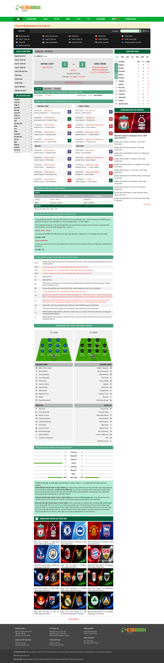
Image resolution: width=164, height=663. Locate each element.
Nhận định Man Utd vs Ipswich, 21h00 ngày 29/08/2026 (100, 542)
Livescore (31, 19)
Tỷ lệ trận (39, 88)
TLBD (39, 652)
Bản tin (146, 31)
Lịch (45, 19)
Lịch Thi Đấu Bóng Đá (49, 652)
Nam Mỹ (17, 108)
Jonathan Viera (103, 394)
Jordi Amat (104, 378)
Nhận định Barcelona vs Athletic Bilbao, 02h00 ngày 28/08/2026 (73, 588)
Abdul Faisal (43, 390)
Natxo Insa (104, 387)
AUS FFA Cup (48, 110)
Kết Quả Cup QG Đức (90, 633)
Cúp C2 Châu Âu (20, 64)
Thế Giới (16, 100)
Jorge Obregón (103, 418)
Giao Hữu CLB (89, 110)
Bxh (68, 19)
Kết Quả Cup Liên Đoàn (22, 635)
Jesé (106, 438)
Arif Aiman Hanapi (102, 400)
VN (147, 57)
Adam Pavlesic (44, 434)
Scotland (17, 134)
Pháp (15, 131)
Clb (78, 19)
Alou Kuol (42, 409)
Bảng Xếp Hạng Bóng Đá (74, 652)
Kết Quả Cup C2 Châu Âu (58, 633)
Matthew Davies (103, 441)
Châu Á (16, 105)
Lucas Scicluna (44, 428)
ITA (132, 57)
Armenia (17, 150)
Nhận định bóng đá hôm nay (132, 110)
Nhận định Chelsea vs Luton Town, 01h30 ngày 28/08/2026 (47, 588)
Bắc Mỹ (16, 110)
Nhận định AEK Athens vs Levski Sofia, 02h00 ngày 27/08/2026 (100, 611)
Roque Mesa (104, 390)
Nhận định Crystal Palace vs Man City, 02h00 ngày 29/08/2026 (47, 565)
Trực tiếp (57, 88)
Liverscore (61, 652)
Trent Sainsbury (44, 374)
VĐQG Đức (18, 75)
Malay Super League (92, 132)
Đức (15, 129)
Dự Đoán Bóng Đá (88, 652)
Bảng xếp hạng (132, 51)
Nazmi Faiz (104, 409)
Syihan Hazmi (103, 422)
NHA (117, 57)
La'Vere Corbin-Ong (102, 434)
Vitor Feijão (42, 425)
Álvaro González (102, 371)
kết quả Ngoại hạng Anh (31, 659)
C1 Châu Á (48, 95)
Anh (15, 121)
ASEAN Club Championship (94, 125)
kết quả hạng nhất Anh (47, 659)
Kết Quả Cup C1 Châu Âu (58, 631)
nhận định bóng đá (105, 503)
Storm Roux (42, 381)
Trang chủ (39, 51)
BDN (142, 57)
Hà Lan (16, 139)
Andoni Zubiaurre (102, 368)
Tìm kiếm (115, 31)
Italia (15, 126)
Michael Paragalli (44, 431)
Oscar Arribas (103, 381)
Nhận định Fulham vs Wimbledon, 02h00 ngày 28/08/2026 (100, 588)
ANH (114, 19)
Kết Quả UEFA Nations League (59, 635)
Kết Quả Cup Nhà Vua (22, 645)
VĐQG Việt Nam (20, 87)
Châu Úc (17, 115)
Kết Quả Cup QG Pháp (91, 643)
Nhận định (131, 19)
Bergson (105, 397)
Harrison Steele (44, 384)
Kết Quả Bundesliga (90, 631)
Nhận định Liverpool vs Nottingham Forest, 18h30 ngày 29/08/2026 (47, 542)
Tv (88, 19)
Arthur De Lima (44, 415)
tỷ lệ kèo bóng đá (58, 505)
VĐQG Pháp (18, 83)
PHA (137, 57)
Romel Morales (103, 431)
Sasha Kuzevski (44, 412)
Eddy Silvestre (103, 374)
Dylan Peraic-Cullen (45, 368)
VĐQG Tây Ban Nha (21, 71)
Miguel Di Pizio (44, 394)
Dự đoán (101, 19)
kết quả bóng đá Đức (63, 659)
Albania (16, 144)
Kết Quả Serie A (55, 643)
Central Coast (81, 95)
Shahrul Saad (104, 428)
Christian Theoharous (46, 438)
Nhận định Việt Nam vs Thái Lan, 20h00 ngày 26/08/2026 (47, 611)
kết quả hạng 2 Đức (77, 659)
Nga (15, 142)
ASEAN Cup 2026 (20, 90)
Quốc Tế (17, 118)
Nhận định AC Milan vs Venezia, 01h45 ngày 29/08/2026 (73, 565)
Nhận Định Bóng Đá (22, 656)
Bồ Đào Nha (18, 137)
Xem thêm (74, 619)
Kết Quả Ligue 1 (89, 641)
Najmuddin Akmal (102, 415)
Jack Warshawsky (45, 422)
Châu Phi (17, 113)
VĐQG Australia (49, 118)
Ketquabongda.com (86, 497)
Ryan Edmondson (45, 400)
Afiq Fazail (105, 425)
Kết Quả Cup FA (20, 633)
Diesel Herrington (44, 418)
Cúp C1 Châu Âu (20, 60)
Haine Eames (43, 387)
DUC (127, 57)
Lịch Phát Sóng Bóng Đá (103, 652)
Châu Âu (17, 102)
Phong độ (48, 51)
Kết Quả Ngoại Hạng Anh (23, 631)
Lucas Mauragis (44, 378)
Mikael (41, 397)
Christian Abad (103, 412)
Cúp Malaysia (89, 118)
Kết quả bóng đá (31, 652)
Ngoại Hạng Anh (20, 56)
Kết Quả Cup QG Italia (57, 645)
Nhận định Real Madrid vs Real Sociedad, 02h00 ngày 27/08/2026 (73, 611)
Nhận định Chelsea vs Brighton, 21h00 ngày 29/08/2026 (73, 542)
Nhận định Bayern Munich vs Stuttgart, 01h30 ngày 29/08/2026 (100, 565)
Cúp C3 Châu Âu (20, 67)
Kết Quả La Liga (20, 643)
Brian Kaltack (43, 371)
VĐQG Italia (18, 79)
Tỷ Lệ (56, 19)
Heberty (105, 384)
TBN (122, 57)
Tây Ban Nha (18, 123)
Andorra (16, 147)
